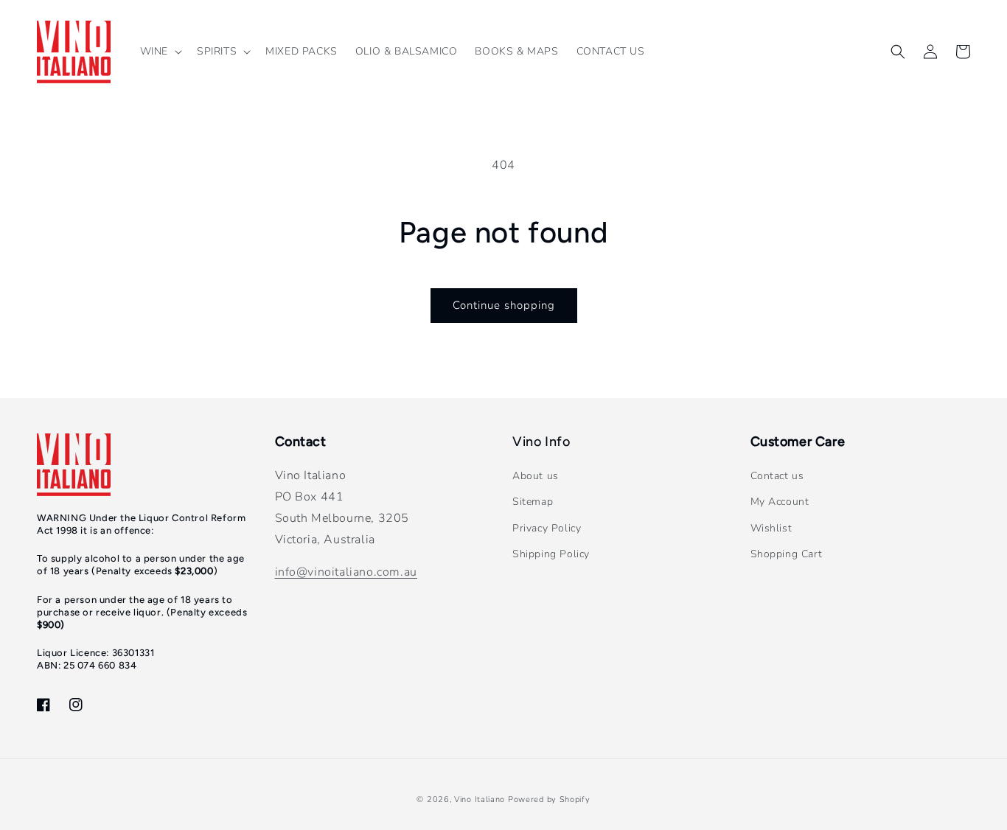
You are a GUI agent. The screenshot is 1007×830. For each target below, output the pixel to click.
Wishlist (771, 528)
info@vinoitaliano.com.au (346, 572)
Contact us (777, 476)
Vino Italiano (479, 799)
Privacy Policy (546, 528)
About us (535, 476)
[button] (159, 51)
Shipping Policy (551, 554)
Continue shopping (504, 305)
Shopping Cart (786, 554)
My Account (779, 502)
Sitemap (532, 502)
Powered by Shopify (549, 799)
